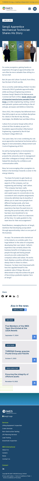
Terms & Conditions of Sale (22, 476)
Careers (5, 453)
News (4, 456)
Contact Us (6, 459)
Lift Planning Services (9, 435)
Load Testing (6, 438)
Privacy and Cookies (8, 476)
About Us (5, 450)
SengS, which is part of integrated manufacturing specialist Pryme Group (19, 99)
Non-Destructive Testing (10, 432)
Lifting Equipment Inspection (12, 426)
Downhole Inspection (9, 441)
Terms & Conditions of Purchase (12, 478)
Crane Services (7, 429)
